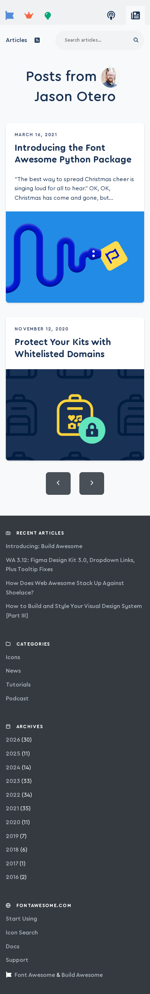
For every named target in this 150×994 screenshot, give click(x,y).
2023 (13, 781)
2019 (12, 836)
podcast (17, 698)
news (13, 671)
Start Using (21, 919)
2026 (13, 740)
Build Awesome (82, 975)
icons (13, 657)
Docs (12, 946)
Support (17, 960)
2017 (12, 864)
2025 (13, 754)
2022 (13, 795)
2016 (12, 877)
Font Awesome (35, 975)
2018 (12, 850)
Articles (16, 40)
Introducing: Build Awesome (44, 546)
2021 (12, 808)
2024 (13, 768)
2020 (13, 822)
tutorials (18, 685)
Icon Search (22, 933)
